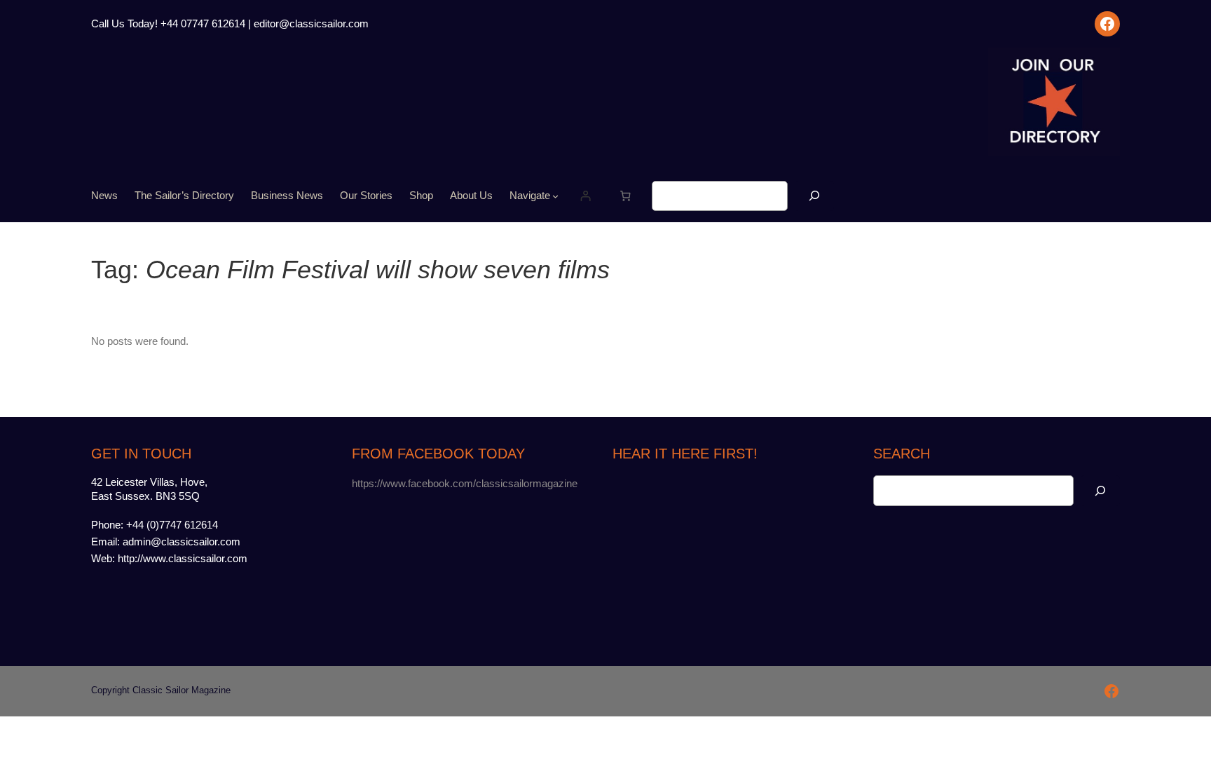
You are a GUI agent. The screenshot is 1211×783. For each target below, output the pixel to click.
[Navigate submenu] (555, 196)
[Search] (814, 196)
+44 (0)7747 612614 (172, 525)
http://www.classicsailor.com (182, 558)
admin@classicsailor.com (181, 541)
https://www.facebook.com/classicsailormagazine (464, 483)
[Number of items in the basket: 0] (625, 196)
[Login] (586, 196)
